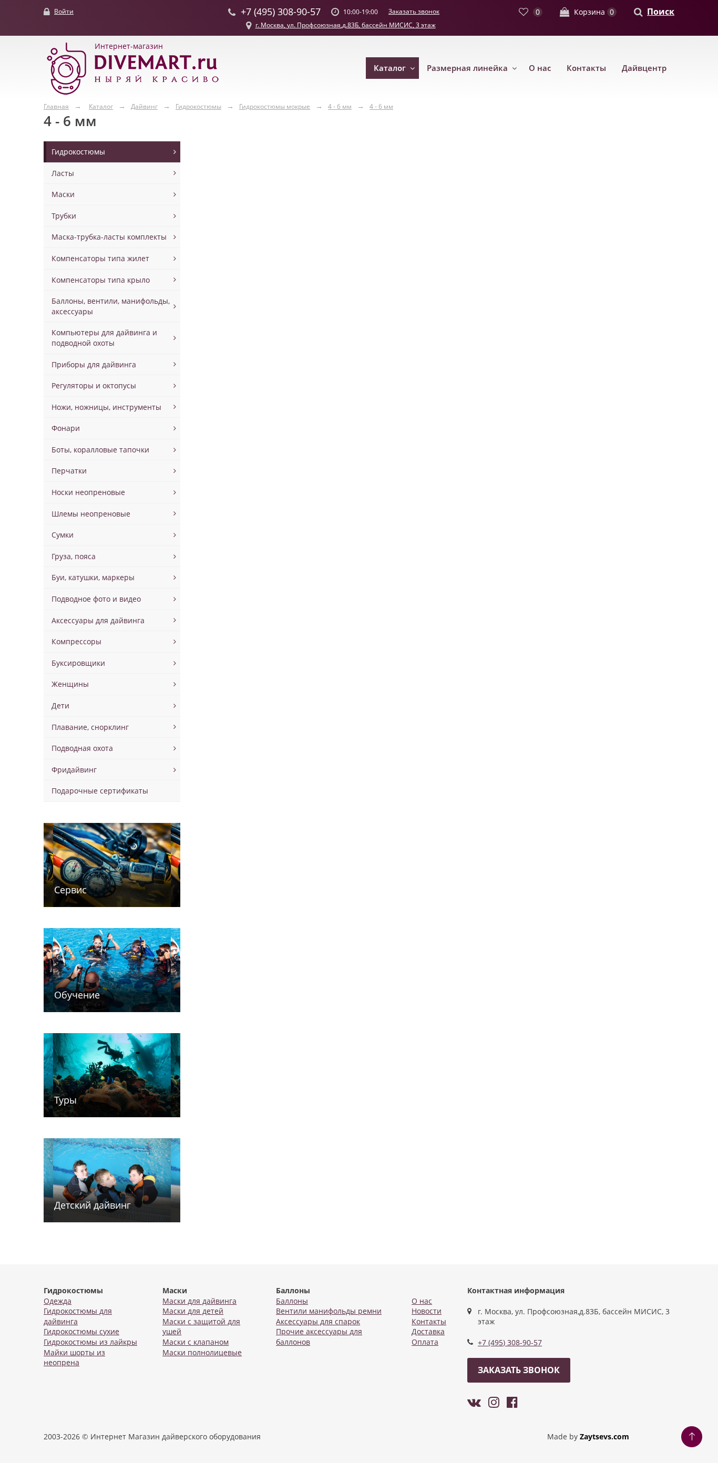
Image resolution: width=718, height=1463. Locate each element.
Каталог (390, 68)
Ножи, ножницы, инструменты (106, 407)
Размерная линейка (467, 68)
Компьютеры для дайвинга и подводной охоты (104, 337)
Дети (60, 705)
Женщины (70, 684)
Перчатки (69, 471)
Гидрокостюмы (78, 152)
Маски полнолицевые (202, 1352)
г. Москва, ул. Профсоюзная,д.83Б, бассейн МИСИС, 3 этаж (345, 24)
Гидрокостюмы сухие (81, 1331)
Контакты (586, 68)
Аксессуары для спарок (318, 1321)
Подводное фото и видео (96, 599)
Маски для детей (192, 1311)
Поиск (660, 11)
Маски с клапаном (195, 1342)
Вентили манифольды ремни (329, 1311)
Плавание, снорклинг (90, 727)
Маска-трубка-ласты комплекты (109, 237)
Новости (427, 1311)
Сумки (63, 535)
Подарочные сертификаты (100, 791)
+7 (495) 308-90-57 (510, 1342)
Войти (64, 11)
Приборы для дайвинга (94, 364)
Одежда (57, 1301)
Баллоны (292, 1301)
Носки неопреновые (88, 492)
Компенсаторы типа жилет (100, 258)
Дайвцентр (644, 68)
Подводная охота (82, 748)
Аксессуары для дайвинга (98, 620)
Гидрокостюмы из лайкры (90, 1342)
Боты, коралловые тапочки (100, 450)
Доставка (428, 1331)
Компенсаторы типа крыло (101, 280)
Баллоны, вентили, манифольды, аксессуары (111, 306)
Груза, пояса (74, 556)
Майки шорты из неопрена (74, 1357)
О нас (540, 68)
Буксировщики (78, 663)
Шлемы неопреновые (91, 514)
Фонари (66, 428)
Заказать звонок (413, 11)
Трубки (64, 216)
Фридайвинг (74, 770)
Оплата (425, 1342)
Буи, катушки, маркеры (93, 577)
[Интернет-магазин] (133, 95)
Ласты (63, 173)
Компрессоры (76, 641)
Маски (63, 194)
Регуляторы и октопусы (94, 385)
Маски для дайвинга (199, 1301)
